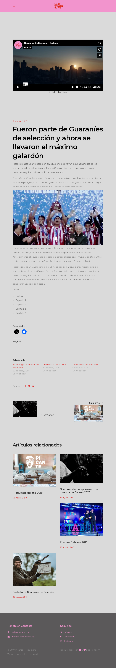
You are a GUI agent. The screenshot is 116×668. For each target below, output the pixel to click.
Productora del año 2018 (85, 364)
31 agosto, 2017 (20, 121)
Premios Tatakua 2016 (54, 364)
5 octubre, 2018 (20, 498)
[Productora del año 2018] (34, 470)
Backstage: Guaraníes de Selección (34, 592)
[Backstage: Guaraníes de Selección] (34, 569)
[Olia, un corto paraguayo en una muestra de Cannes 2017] (81, 468)
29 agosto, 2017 (67, 497)
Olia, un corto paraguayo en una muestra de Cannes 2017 (79, 491)
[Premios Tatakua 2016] (81, 519)
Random (95, 649)
